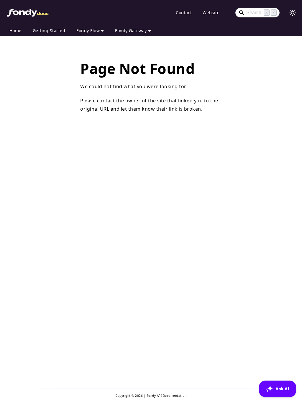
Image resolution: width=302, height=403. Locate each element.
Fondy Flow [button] (88, 30)
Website (211, 12)
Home (15, 30)
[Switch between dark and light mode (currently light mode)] (292, 12)
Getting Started (49, 30)
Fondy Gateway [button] (131, 30)
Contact (184, 12)
